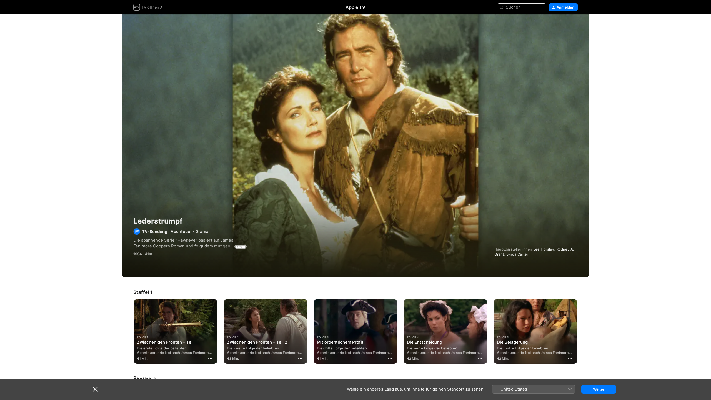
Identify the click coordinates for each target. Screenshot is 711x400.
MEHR (240, 247)
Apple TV (355, 7)
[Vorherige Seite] (128, 331)
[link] (145, 379)
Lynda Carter (517, 254)
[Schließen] (95, 389)
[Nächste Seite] (583, 331)
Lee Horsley (543, 249)
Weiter (598, 389)
